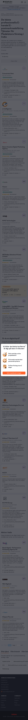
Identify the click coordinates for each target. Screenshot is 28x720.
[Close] (25, 345)
